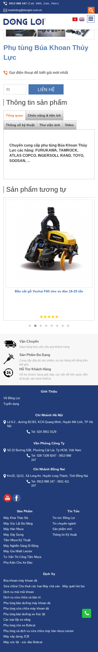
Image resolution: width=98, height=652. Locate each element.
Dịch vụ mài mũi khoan (18, 592)
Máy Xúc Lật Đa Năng (18, 523)
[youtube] (7, 498)
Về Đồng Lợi (11, 398)
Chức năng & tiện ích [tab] (44, 115)
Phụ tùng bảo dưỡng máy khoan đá (26, 603)
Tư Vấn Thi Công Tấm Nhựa (22, 557)
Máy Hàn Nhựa (13, 529)
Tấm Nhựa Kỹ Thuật (17, 540)
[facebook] (17, 498)
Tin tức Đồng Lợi (63, 518)
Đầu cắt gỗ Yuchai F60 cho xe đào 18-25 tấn (49, 291)
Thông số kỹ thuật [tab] (20, 125)
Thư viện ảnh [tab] (49, 125)
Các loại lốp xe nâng (16, 619)
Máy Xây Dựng (13, 534)
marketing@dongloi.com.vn (25, 10)
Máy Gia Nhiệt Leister (17, 551)
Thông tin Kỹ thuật (64, 534)
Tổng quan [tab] (14, 115)
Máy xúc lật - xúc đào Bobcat (22, 642)
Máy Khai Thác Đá (15, 518)
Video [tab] (69, 125)
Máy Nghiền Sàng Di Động (20, 545)
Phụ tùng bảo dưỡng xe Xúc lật (24, 614)
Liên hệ (46, 89)
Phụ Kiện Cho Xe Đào (17, 562)
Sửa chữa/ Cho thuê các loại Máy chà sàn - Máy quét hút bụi (44, 586)
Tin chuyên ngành (64, 523)
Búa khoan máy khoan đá (20, 580)
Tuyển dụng (11, 404)
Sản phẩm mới (62, 529)
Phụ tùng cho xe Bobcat (19, 625)
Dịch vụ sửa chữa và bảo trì (22, 597)
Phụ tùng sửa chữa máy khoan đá (26, 608)
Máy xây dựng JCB (16, 636)
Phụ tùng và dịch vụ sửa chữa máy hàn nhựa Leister (38, 631)
